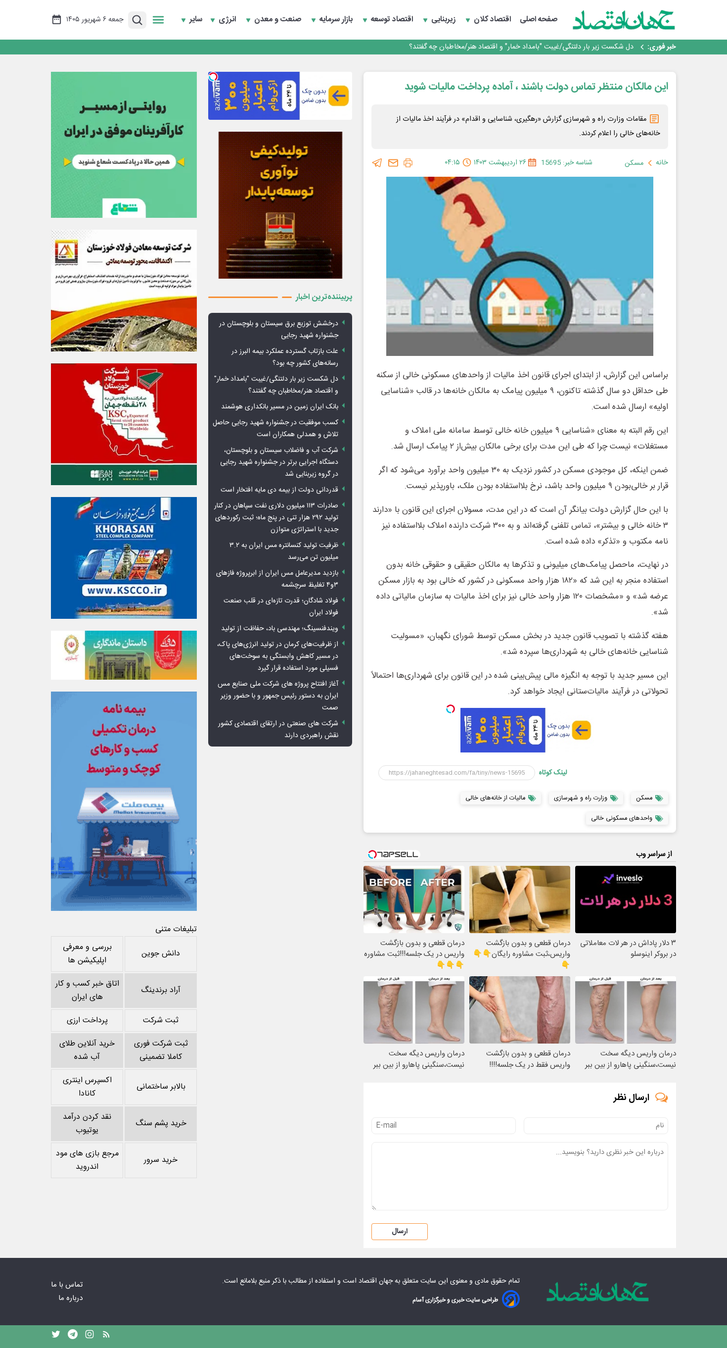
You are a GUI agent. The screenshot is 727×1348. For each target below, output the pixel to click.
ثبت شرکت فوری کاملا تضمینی (161, 1050)
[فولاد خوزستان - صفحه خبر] (124, 424)
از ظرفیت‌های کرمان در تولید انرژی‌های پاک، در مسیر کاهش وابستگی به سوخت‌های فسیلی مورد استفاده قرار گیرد (277, 656)
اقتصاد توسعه (393, 19)
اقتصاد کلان (493, 19)
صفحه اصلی (538, 19)
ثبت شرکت (161, 1020)
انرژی (228, 19)
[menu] (158, 19)
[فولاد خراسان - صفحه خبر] (124, 558)
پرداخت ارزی (87, 1020)
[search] (137, 20)
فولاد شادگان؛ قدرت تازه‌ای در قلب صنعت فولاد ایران (281, 607)
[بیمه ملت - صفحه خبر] (124, 801)
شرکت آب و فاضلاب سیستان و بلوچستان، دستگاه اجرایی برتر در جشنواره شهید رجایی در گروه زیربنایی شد (279, 462)
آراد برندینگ (161, 990)
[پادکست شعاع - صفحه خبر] (124, 145)
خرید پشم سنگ (161, 1123)
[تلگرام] (377, 163)
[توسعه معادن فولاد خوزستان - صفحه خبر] (124, 290)
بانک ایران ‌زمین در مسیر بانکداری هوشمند (573, 47)
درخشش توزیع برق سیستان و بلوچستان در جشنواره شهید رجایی (278, 330)
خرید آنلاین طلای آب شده (87, 1050)
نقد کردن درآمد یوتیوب (87, 1123)
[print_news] (408, 163)
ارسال (400, 1232)
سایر (195, 19)
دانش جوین (160, 953)
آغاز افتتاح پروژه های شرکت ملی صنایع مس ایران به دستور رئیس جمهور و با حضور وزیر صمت (278, 696)
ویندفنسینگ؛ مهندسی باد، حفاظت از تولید (279, 629)
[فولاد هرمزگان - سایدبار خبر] (280, 205)
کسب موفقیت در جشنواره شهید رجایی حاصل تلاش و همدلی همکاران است (275, 429)
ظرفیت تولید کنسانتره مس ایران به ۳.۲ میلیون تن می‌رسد (283, 551)
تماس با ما (68, 1285)
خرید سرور (161, 1160)
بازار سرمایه (337, 19)
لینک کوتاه (553, 773)
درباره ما (71, 1298)
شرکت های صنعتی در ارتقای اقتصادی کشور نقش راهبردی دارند (278, 730)
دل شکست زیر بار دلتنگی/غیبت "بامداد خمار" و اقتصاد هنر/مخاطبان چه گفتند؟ (276, 385)
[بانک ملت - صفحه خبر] (124, 655)
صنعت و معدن (278, 19)
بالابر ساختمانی (160, 1087)
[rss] (106, 1336)
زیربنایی (444, 19)
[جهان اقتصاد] (624, 20)
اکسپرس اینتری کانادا (87, 1087)
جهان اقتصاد (376, 1281)
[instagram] (89, 1336)
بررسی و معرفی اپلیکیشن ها (87, 954)
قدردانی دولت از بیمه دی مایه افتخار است (279, 490)
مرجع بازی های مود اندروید (87, 1160)
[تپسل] (450, 709)
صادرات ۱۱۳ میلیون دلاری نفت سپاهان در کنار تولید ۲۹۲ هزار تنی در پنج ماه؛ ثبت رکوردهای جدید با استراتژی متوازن (276, 518)
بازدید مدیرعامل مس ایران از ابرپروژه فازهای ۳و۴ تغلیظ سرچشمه (277, 579)
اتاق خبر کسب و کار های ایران (87, 990)
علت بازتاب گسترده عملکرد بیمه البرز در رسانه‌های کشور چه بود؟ (284, 357)
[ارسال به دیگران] (393, 163)
